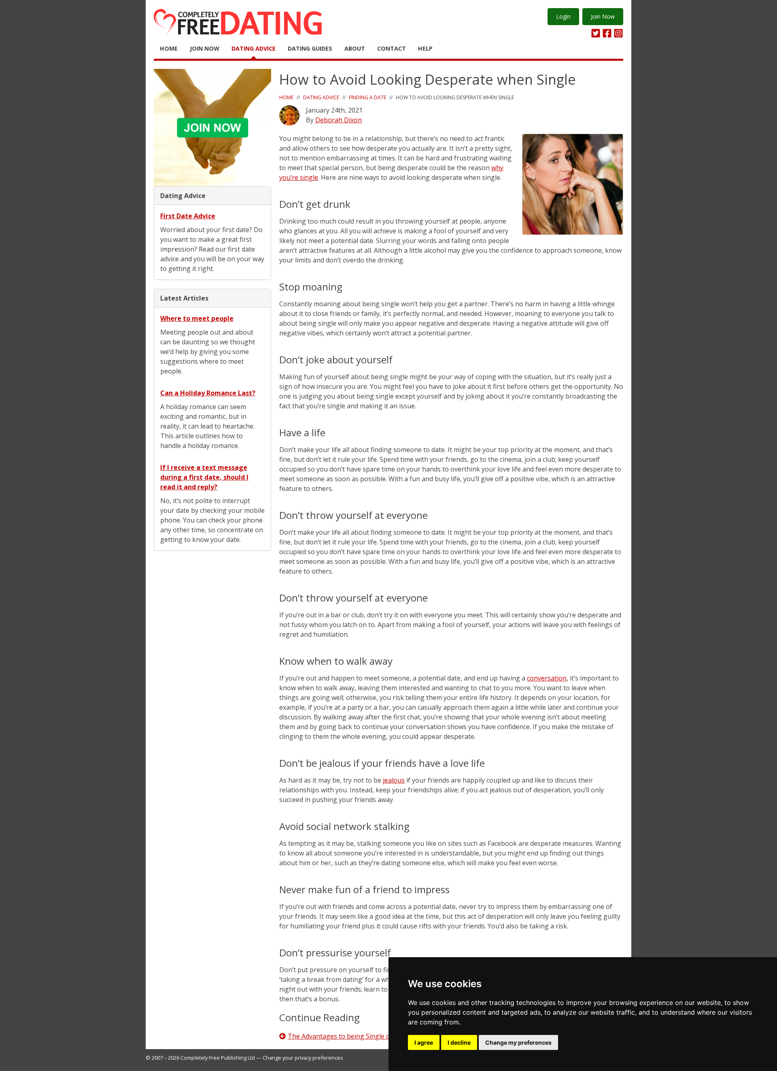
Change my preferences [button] (518, 1042)
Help (425, 48)
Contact (391, 48)
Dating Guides (310, 48)
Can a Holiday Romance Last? (207, 392)
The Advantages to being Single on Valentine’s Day (365, 1036)
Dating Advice (253, 48)
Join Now (603, 16)
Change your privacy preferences (303, 1057)
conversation (547, 678)
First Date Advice (187, 215)
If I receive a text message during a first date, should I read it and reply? (204, 477)
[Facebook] (607, 33)
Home (169, 48)
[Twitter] (596, 33)
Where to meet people (197, 318)
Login (563, 16)
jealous (394, 780)
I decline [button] (459, 1042)
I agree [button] (423, 1042)
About (354, 48)
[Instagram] (618, 33)
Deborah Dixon (338, 119)
